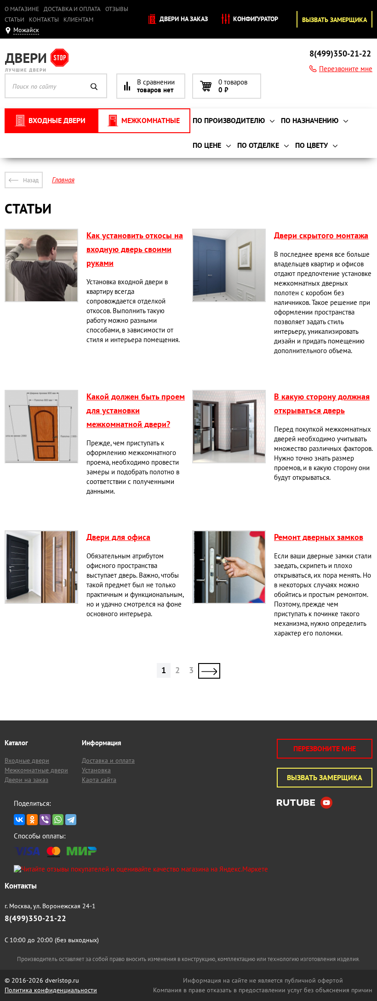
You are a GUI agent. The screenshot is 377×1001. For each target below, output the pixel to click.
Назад (31, 180)
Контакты (44, 19)
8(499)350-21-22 (340, 53)
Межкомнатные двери (36, 770)
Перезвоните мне (345, 68)
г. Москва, (50, 906)
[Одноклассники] (32, 819)
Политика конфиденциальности (51, 990)
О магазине (22, 9)
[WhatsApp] (57, 819)
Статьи (14, 19)
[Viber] (45, 819)
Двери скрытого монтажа (321, 235)
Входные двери (27, 760)
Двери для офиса (118, 537)
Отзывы (116, 9)
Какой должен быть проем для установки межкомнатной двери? (135, 410)
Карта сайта (99, 780)
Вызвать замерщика (334, 20)
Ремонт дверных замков (318, 537)
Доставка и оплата (72, 9)
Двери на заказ (183, 19)
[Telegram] (70, 819)
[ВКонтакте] (19, 819)
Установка (96, 770)
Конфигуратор (254, 19)
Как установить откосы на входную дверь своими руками (134, 249)
